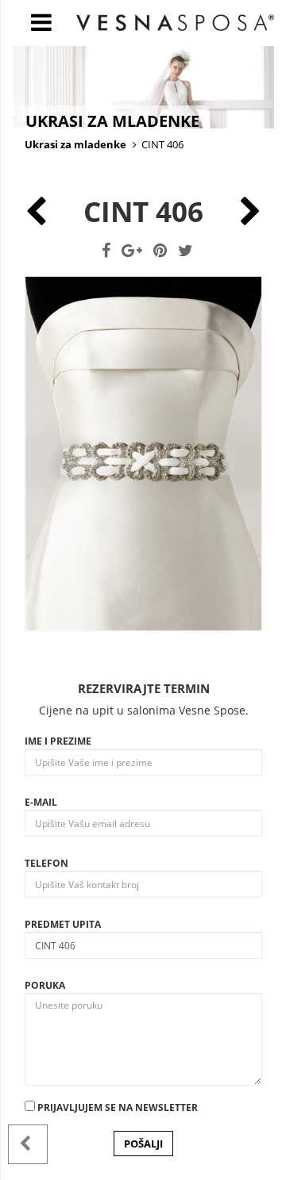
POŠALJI (143, 1143)
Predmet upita (63, 924)
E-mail (41, 802)
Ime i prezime (58, 741)
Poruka (45, 985)
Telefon (46, 863)
